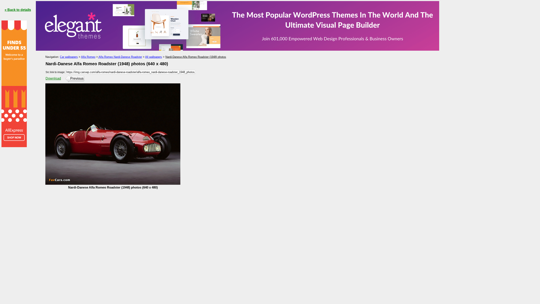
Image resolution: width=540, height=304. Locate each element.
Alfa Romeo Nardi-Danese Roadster (120, 56)
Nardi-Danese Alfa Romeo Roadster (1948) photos (195, 56)
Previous (77, 78)
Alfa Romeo (88, 56)
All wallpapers (153, 56)
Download (53, 78)
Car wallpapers (69, 56)
